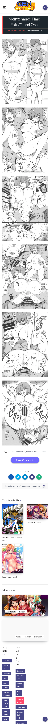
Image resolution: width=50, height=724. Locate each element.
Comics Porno (20, 700)
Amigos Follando (7, 693)
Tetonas (42, 452)
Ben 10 (18, 692)
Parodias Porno (32, 452)
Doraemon (21, 707)
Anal (5, 719)
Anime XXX (22, 31)
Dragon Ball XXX (20, 715)
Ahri (5, 678)
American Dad (21, 677)
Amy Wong (6, 712)
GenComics (11, 31)
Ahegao (7, 673)
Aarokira (7, 661)
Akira (6, 688)
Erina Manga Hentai (9, 577)
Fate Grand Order (18, 452)
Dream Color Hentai (34, 523)
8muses (20, 671)
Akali (6, 683)
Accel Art (6, 667)
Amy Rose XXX (6, 703)
